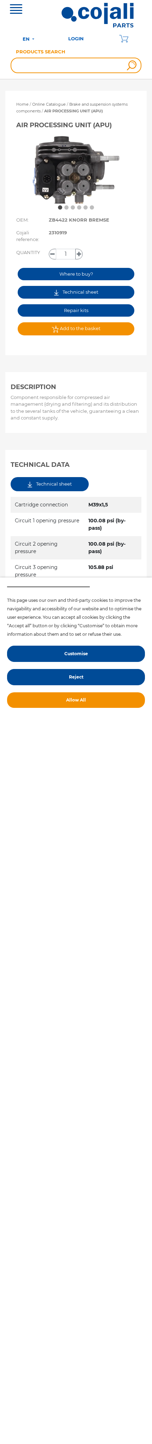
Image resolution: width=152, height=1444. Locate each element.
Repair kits (76, 310)
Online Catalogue (49, 104)
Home (22, 104)
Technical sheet (80, 292)
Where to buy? (76, 274)
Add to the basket (79, 328)
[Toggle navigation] (16, 10)
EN (27, 39)
